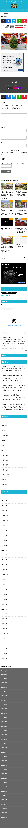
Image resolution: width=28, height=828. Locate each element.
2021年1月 (4, 569)
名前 (3, 127)
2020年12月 (4, 574)
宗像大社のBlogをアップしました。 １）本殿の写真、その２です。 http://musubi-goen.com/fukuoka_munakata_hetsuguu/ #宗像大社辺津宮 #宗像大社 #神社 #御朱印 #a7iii (14, 341)
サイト (3, 142)
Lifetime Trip (11, 826)
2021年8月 (4, 535)
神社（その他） (5, 455)
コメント (4, 112)
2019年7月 (4, 658)
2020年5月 (4, 609)
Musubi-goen (5, 348)
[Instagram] (17, 88)
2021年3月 (4, 560)
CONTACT (12, 823)
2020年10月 (4, 584)
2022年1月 (4, 510)
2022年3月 (4, 501)
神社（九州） (5, 470)
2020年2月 (4, 624)
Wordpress (4, 425)
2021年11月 (4, 520)
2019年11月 (4, 638)
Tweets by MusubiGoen (7, 295)
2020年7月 (4, 599)
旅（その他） (5, 435)
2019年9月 (4, 648)
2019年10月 (4, 643)
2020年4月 (4, 614)
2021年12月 (4, 515)
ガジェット (4, 430)
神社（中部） (5, 465)
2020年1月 (4, 628)
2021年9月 (4, 530)
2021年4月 (4, 555)
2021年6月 (4, 545)
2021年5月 (4, 550)
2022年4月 (4, 496)
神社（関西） (5, 484)
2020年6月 (4, 604)
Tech (2, 420)
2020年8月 (4, 594)
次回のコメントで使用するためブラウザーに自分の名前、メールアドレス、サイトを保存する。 (14, 152)
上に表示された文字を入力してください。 (12, 163)
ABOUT (6, 823)
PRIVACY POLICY (20, 823)
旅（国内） (4, 440)
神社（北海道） (5, 474)
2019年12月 (4, 633)
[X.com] (10, 88)
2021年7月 (4, 540)
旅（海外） (4, 445)
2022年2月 (4, 506)
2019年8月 (4, 653)
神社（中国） (5, 460)
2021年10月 (4, 525)
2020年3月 (4, 619)
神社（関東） (5, 479)
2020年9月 (4, 589)
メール (3, 135)
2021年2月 (4, 565)
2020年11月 (4, 579)
